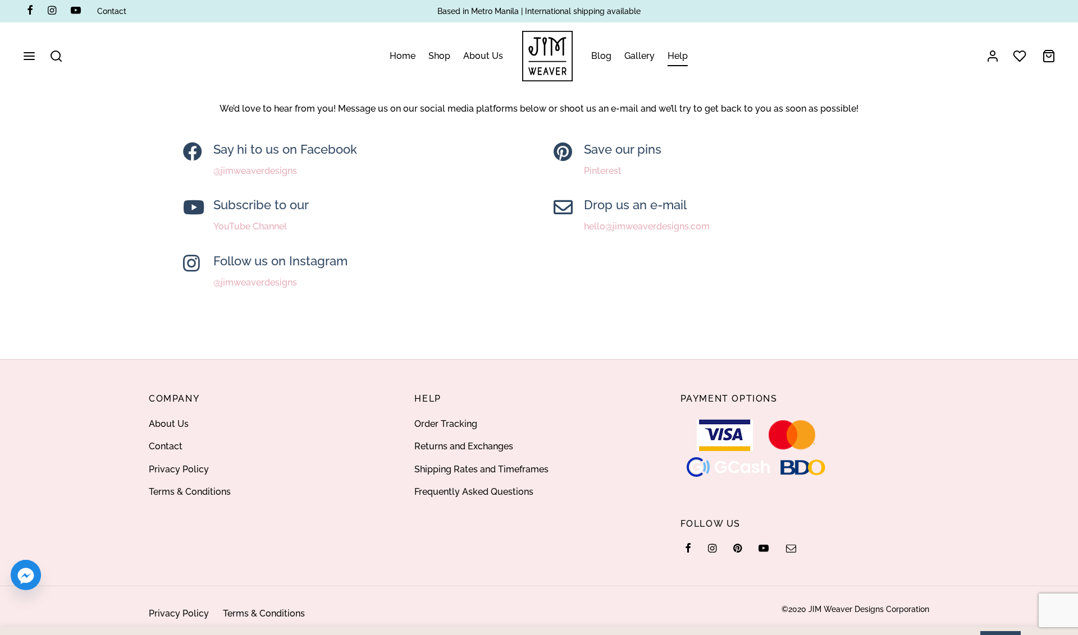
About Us (483, 55)
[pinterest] (737, 549)
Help (678, 55)
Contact (111, 11)
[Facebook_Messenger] (26, 575)
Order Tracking (445, 423)
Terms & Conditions (190, 491)
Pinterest (603, 171)
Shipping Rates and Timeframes (481, 469)
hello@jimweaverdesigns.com (647, 227)
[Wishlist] (1021, 56)
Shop (439, 55)
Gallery (639, 55)
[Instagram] (52, 11)
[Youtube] (75, 11)
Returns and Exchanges (463, 446)
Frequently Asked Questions (473, 491)
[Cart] (1049, 56)
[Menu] (29, 56)
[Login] (992, 56)
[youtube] (763, 549)
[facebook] (688, 549)
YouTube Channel (250, 227)
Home (402, 55)
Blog (601, 55)
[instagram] (712, 549)
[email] (790, 549)
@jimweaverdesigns (255, 171)
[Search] (56, 56)
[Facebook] (30, 11)
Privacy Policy (179, 469)
